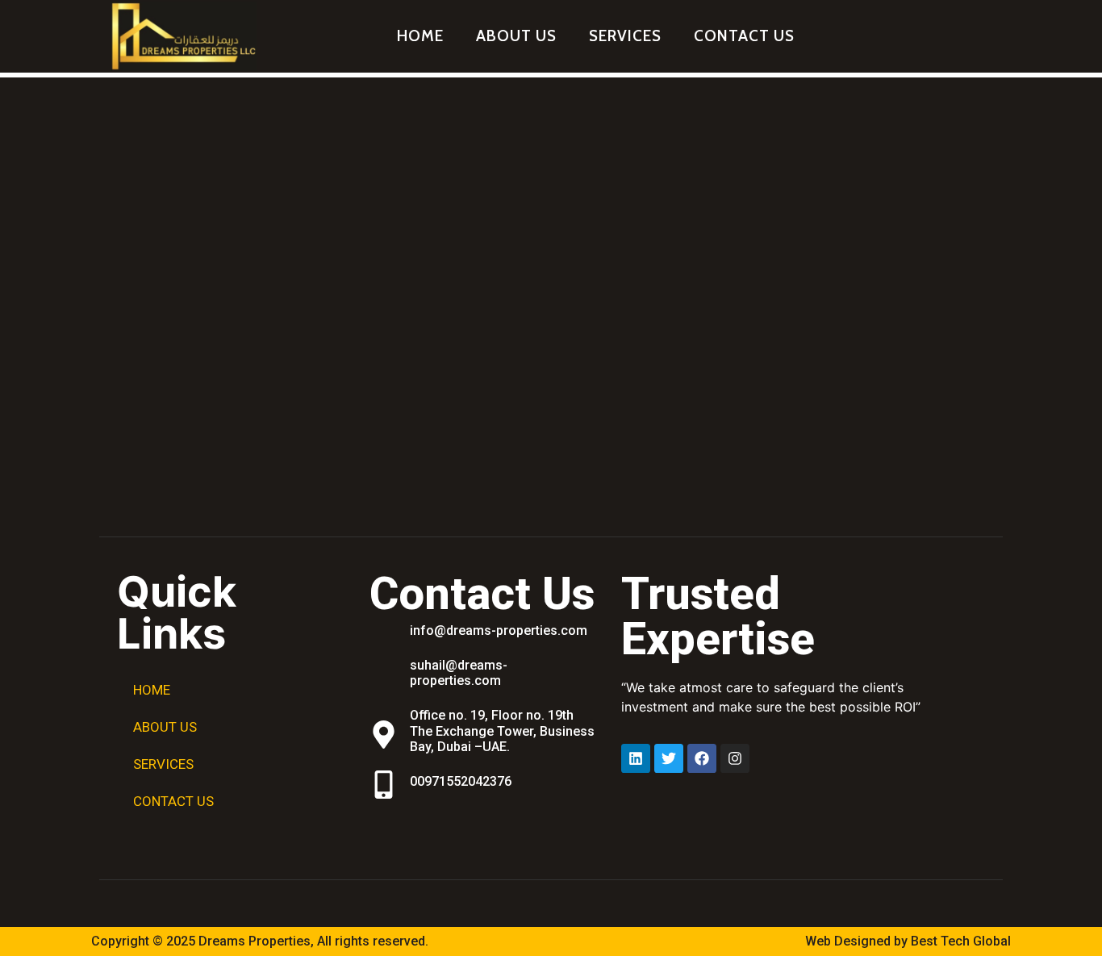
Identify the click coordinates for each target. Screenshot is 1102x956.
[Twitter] (668, 758)
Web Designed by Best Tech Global (908, 941)
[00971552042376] (383, 784)
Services (625, 36)
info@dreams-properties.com (498, 630)
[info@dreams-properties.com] (383, 634)
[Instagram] (734, 758)
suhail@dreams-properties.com (458, 673)
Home (420, 36)
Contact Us (744, 36)
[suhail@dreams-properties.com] (383, 676)
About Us (516, 36)
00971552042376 (460, 781)
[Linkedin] (635, 758)
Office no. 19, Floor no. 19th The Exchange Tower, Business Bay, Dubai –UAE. (502, 731)
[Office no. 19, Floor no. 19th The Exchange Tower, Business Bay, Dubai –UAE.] (383, 734)
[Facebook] (701, 758)
